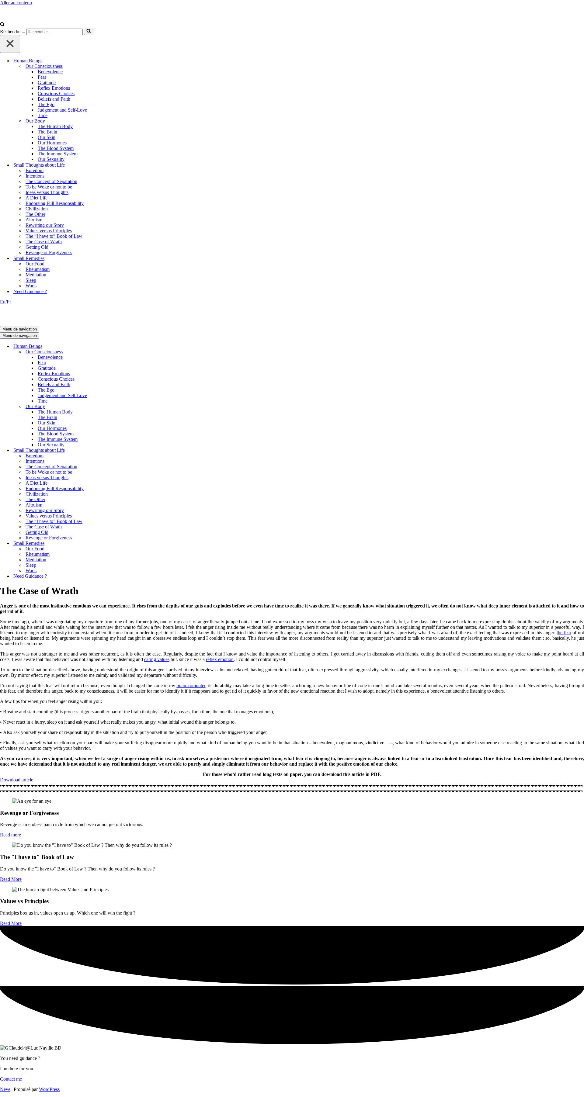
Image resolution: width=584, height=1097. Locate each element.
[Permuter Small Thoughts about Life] (106, 450)
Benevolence (50, 71)
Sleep (31, 280)
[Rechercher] (2, 24)
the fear (564, 632)
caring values (156, 659)
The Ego (46, 104)
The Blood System (56, 148)
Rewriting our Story (45, 225)
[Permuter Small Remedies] (106, 543)
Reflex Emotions (54, 88)
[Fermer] (10, 44)
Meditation (36, 274)
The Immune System (58, 153)
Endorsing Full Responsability (55, 203)
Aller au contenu (16, 2)
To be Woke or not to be (49, 186)
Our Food (35, 263)
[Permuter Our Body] (106, 406)
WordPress (49, 1089)
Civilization (37, 208)
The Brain (47, 131)
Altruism (34, 219)
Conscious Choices (56, 93)
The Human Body (55, 126)
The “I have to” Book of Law (54, 236)
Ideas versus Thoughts (47, 192)
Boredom (34, 170)
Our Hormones (52, 142)
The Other (35, 214)
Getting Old (37, 247)
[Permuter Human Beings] (106, 346)
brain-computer (190, 685)
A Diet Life (36, 197)
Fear (42, 77)
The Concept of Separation (51, 181)
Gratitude (47, 82)
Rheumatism (38, 269)
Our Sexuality (51, 159)
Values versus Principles (49, 230)
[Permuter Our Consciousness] (106, 352)
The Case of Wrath (44, 241)
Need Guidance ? (30, 291)
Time (42, 115)
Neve (5, 1089)
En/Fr (5, 301)
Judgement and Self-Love (62, 109)
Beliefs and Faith (54, 99)
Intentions (35, 175)
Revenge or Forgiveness (49, 252)
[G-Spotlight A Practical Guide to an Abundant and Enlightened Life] (30, 19)
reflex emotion (220, 659)
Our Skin (46, 137)
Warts (31, 285)
